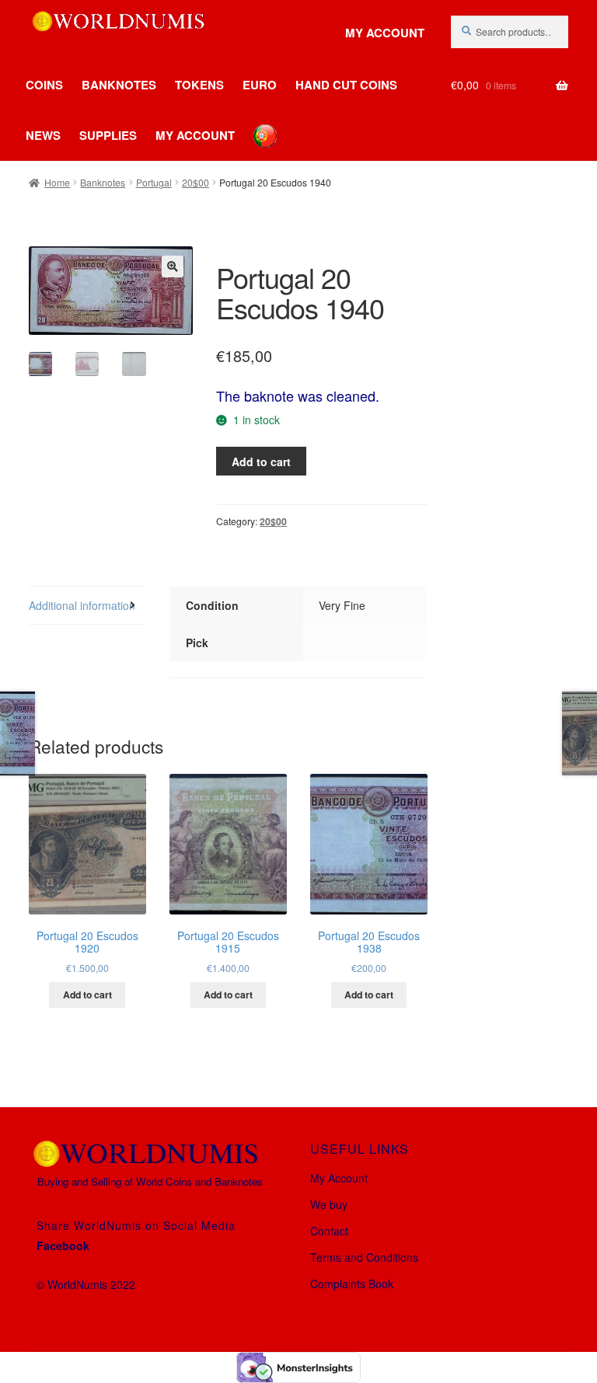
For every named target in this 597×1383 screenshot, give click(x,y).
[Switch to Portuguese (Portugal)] (253, 124)
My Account (384, 33)
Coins (44, 84)
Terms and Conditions (364, 1257)
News (43, 135)
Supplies (108, 135)
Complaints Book (351, 1283)
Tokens (199, 84)
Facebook (63, 1245)
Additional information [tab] (82, 605)
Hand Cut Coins (346, 84)
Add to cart (261, 461)
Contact (329, 1230)
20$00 (195, 182)
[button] (172, 266)
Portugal (154, 182)
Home (57, 182)
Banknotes (119, 84)
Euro (260, 84)
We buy (328, 1204)
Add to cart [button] (87, 995)
